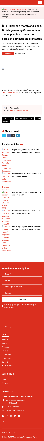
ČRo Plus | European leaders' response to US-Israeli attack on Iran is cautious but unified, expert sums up (26, 228)
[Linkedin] (18, 135)
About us (5, 340)
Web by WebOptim (8, 432)
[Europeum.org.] (5, 9)
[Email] (13, 135)
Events (4, 344)
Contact (5, 362)
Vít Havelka (14, 108)
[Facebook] (9, 135)
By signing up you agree (20, 306)
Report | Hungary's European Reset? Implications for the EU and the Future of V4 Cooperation (26, 151)
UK (32, 118)
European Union (21, 118)
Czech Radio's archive (10, 93)
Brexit (5, 118)
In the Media (8, 53)
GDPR (4, 380)
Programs (5, 347)
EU (12, 118)
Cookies (5, 383)
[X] (4, 135)
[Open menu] (40, 2)
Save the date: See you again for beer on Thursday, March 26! (26, 212)
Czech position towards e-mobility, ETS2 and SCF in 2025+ (27, 193)
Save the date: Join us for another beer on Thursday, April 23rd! (26, 175)
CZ (3, 421)
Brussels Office (7, 366)
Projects (5, 351)
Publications (6, 355)
